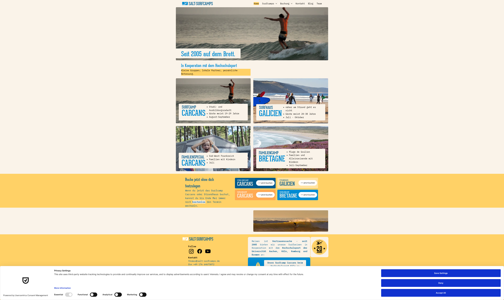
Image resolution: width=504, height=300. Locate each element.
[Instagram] (191, 251)
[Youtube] (208, 251)
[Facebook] (199, 251)
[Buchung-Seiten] (291, 3)
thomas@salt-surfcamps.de (204, 261)
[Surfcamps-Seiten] (276, 3)
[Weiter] (323, 30)
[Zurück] (181, 30)
